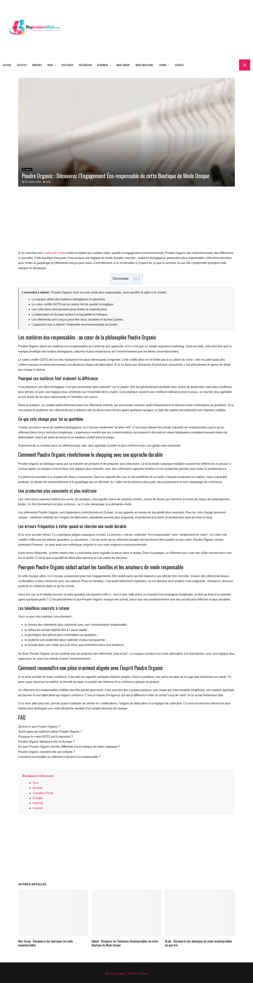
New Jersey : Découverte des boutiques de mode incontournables (45, 943)
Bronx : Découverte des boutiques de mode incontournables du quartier (198, 943)
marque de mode (54, 252)
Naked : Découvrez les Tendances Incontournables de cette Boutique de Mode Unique (125, 943)
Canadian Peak (43, 793)
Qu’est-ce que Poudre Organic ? (39, 726)
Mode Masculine (144, 65)
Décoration (85, 65)
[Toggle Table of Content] (135, 279)
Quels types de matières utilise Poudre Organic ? (50, 731)
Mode (50, 65)
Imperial (38, 803)
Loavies (38, 808)
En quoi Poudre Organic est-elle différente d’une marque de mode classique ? (69, 746)
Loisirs (162, 65)
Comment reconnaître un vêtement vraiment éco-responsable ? (59, 756)
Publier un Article (138, 973)
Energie (38, 798)
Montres (37, 65)
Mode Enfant (123, 65)
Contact (179, 65)
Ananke (38, 787)
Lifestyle (22, 65)
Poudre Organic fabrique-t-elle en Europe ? (46, 741)
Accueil (7, 65)
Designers (102, 65)
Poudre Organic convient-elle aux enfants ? (46, 751)
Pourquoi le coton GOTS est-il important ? (45, 736)
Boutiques (67, 65)
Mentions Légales (115, 973)
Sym (36, 782)
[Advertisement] (182, 30)
